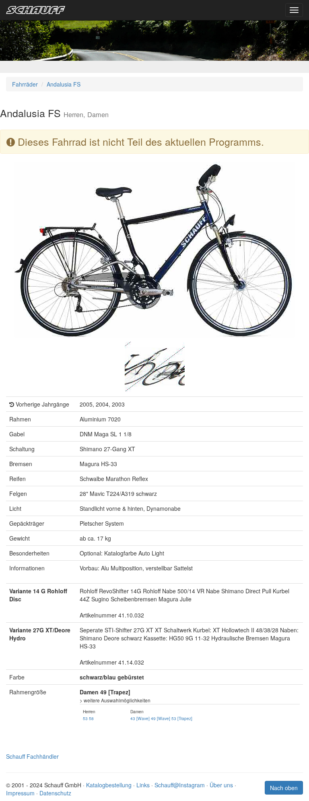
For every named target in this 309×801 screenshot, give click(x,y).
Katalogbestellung (109, 785)
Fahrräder (25, 84)
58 (91, 718)
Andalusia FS (63, 84)
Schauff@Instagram (179, 785)
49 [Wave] (160, 718)
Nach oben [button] (284, 788)
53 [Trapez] (181, 718)
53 (85, 718)
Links (143, 785)
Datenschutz (55, 793)
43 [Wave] (140, 718)
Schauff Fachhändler (32, 756)
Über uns (221, 785)
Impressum (20, 793)
